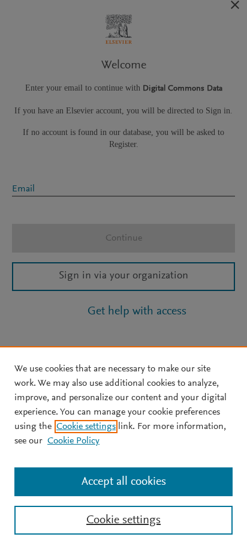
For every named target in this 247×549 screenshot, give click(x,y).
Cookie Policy (73, 441)
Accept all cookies (124, 482)
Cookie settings (86, 426)
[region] (123, 447)
